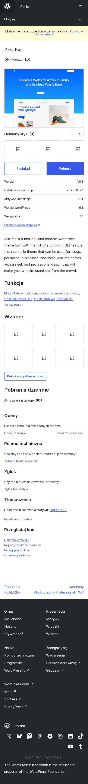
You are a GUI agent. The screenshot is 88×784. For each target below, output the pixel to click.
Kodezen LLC (21, 59)
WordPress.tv (17, 670)
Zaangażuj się (56, 648)
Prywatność (13, 634)
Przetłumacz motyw (18, 519)
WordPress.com (18, 684)
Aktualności (13, 619)
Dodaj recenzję (15, 433)
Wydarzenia (55, 655)
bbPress (13, 699)
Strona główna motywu (20, 225)
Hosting (10, 626)
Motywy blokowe (24, 293)
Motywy (10, 19)
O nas (8, 611)
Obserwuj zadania (17, 555)
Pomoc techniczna (19, 655)
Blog (7, 293)
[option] (16, 334)
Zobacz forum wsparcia (21, 461)
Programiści (13, 663)
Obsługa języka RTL (18, 299)
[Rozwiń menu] (81, 6)
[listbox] (44, 346)
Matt (10, 692)
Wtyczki (52, 626)
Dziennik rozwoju (16, 540)
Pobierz (65, 168)
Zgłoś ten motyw (16, 489)
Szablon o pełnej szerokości (59, 293)
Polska (19, 726)
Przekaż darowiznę (63, 663)
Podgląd (23, 168)
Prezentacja (55, 611)
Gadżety (55, 670)
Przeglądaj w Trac (17, 550)
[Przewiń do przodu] (80, 134)
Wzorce (52, 634)
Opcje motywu (44, 299)
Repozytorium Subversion (22, 545)
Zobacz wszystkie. (70, 433)
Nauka (9, 648)
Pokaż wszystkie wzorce (25, 376)
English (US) (58, 510)
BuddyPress (16, 707)
